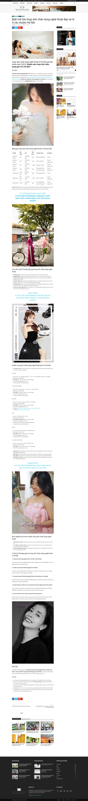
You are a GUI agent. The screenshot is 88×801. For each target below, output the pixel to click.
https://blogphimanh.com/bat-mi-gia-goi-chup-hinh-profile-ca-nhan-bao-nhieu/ (33, 297)
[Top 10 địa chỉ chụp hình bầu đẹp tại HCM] (37, 771)
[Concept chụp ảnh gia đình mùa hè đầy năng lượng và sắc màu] (18, 725)
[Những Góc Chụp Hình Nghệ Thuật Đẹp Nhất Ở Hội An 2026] (18, 738)
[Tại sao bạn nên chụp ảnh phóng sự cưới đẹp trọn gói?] (60, 90)
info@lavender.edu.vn (37, 795)
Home (13, 14)
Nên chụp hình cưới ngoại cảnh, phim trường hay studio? (65, 67)
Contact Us (74, 799)
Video (36, 3)
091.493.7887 (20, 392)
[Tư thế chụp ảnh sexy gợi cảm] (37, 766)
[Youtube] (75, 1)
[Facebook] (67, 1)
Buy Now (42, 0)
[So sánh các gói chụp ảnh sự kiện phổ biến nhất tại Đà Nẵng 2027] (47, 725)
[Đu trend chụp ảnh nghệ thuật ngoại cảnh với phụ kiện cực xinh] (60, 78)
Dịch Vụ (48, 3)
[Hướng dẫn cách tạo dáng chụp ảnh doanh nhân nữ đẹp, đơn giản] (37, 777)
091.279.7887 (20, 379)
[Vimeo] (71, 1)
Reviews (42, 3)
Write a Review (68, 799)
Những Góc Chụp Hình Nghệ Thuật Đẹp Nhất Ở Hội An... (61, 117)
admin (14, 24)
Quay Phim (29, 3)
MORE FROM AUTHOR (26, 718)
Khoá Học (55, 3)
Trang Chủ (15, 3)
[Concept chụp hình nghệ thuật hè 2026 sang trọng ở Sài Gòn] (32, 738)
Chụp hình (16, 16)
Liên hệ (61, 3)
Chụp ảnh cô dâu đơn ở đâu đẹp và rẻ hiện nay (21, 706)
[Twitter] (69, 1)
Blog (38, 0)
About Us (59, 799)
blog (16, 14)
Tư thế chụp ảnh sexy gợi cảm (47, 764)
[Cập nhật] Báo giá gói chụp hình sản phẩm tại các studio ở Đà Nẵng (45, 707)
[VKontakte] (73, 1)
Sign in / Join (25, 0)
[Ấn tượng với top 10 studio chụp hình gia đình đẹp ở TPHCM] (71, 112)
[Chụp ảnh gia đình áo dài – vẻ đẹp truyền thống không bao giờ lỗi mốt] (32, 725)
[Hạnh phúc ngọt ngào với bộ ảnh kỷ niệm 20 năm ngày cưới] (71, 101)
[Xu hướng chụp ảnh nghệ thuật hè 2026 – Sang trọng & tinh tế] (47, 738)
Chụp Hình (22, 3)
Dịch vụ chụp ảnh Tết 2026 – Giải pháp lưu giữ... (60, 106)
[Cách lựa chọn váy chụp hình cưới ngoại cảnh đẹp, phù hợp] (60, 84)
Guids (32, 0)
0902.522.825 (20, 405)
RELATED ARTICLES (16, 718)
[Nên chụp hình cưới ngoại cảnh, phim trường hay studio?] (66, 59)
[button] (74, 3)
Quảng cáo (59, 27)
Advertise (35, 0)
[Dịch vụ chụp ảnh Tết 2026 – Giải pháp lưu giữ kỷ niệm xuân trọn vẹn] (61, 101)
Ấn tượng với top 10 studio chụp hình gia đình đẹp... (71, 117)
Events (29, 0)
